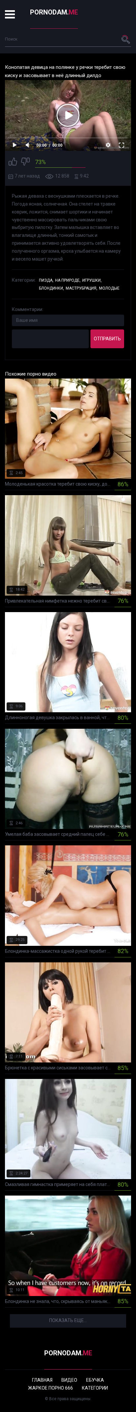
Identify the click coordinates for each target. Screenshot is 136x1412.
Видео (69, 1380)
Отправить (107, 338)
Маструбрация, (81, 288)
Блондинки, (51, 288)
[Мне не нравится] (25, 162)
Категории (95, 1388)
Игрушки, (92, 280)
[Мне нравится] (12, 162)
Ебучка (95, 1380)
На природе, (68, 280)
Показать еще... (68, 1320)
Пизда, (46, 280)
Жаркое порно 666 (50, 1388)
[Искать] (126, 39)
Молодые (109, 288)
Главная (42, 1380)
